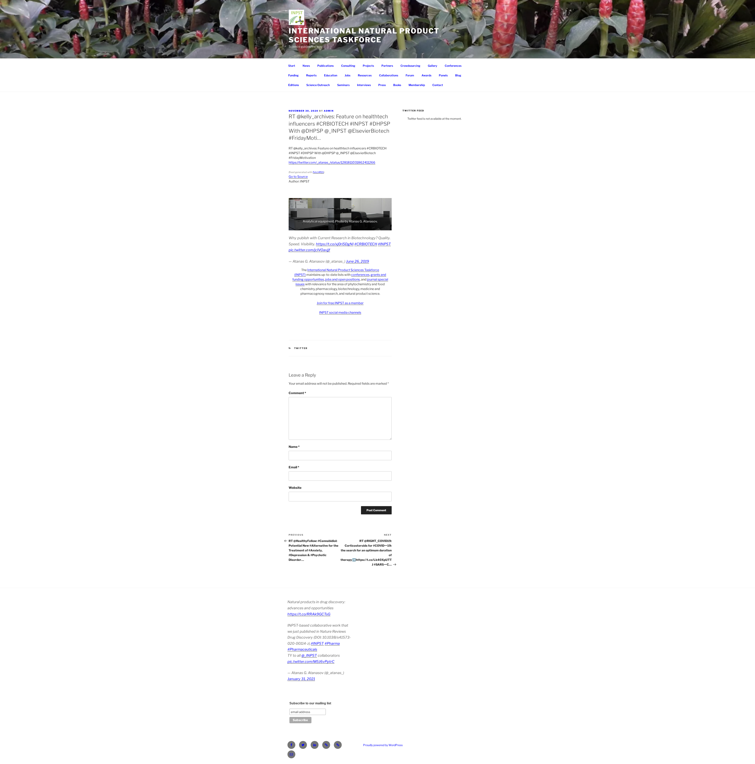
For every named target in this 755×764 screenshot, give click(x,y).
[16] (354, 227)
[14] (346, 227)
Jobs (347, 75)
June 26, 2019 (357, 261)
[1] (292, 227)
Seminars (343, 85)
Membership (417, 85)
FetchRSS (318, 172)
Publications (325, 65)
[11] (334, 227)
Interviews (364, 85)
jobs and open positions (342, 279)
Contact (437, 85)
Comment (297, 393)
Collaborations (388, 75)
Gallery (432, 65)
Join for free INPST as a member (340, 303)
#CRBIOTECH (365, 244)
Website (295, 488)
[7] (317, 227)
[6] (313, 227)
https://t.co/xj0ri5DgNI (335, 244)
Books (397, 85)
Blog (458, 75)
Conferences (453, 65)
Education (330, 75)
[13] (342, 227)
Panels (443, 75)
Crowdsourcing (410, 65)
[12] (338, 227)
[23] (383, 227)
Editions (293, 85)
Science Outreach (318, 85)
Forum (410, 75)
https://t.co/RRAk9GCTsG (308, 614)
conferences (360, 275)
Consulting (348, 65)
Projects (368, 65)
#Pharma (332, 643)
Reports (311, 75)
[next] (386, 214)
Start (291, 65)
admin (329, 110)
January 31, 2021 (301, 679)
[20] (371, 227)
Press (382, 85)
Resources (365, 75)
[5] (309, 227)
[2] (297, 227)
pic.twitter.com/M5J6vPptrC (310, 661)
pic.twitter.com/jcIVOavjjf (309, 250)
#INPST (384, 244)
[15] (350, 227)
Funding (293, 75)
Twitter (301, 348)
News (306, 65)
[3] (301, 227)
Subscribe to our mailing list (310, 703)
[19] (367, 227)
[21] (375, 227)
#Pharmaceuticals (302, 649)
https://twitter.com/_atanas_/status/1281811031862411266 (332, 162)
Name (294, 447)
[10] (330, 227)
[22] (379, 227)
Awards (426, 75)
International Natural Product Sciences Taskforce (364, 35)
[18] (363, 227)
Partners (387, 65)
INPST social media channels (340, 312)
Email (294, 467)
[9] (325, 227)
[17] (358, 227)
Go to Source (298, 177)
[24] (387, 227)
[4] (305, 227)
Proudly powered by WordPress (383, 745)
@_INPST (309, 655)
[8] (321, 227)
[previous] (294, 214)
